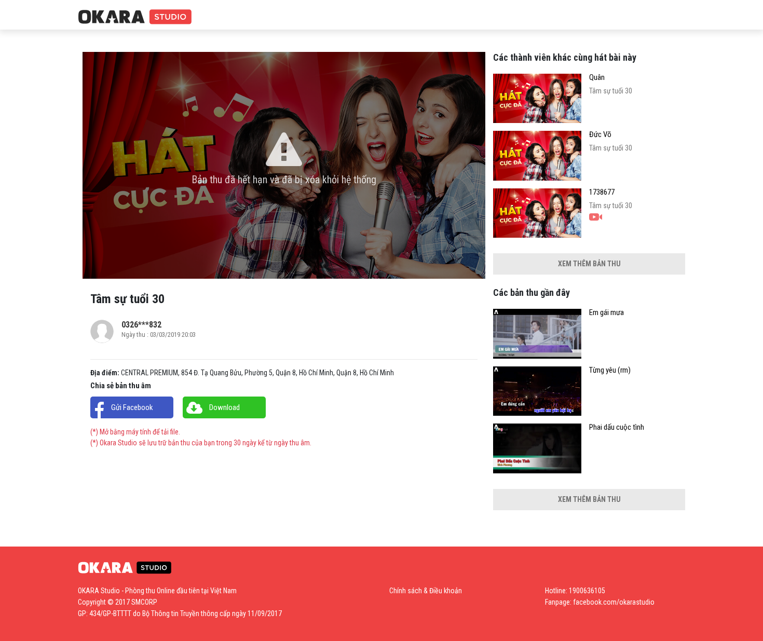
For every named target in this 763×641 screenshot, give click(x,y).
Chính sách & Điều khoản (425, 591)
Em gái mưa (606, 313)
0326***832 (141, 325)
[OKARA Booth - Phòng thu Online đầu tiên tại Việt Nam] (135, 17)
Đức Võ (600, 135)
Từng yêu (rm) (610, 370)
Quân (597, 77)
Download (224, 407)
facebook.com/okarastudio (614, 602)
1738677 (602, 192)
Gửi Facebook (132, 407)
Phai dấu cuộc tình (616, 427)
